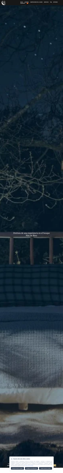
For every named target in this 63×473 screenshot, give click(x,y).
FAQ (51, 2)
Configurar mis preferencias (31, 468)
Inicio (21, 2)
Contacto (22, 3)
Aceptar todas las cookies (45, 468)
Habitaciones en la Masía (36, 2)
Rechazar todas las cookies (17, 468)
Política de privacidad (29, 465)
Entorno (55, 2)
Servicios (46, 2)
